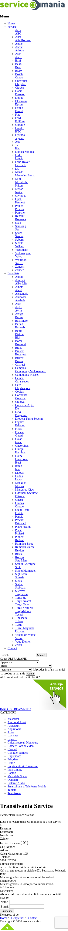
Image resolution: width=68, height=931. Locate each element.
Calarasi (20, 364)
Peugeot (20, 202)
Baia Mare (21, 320)
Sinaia (18, 580)
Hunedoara (21, 459)
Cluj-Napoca (22, 388)
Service (12, 26)
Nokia (18, 192)
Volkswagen (23, 253)
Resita (18, 553)
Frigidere (13, 759)
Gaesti (19, 435)
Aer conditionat (17, 722)
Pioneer (19, 209)
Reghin (19, 550)
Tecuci (19, 614)
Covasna (20, 398)
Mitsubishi (21, 182)
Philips (19, 205)
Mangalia (20, 482)
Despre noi (18, 918)
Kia (17, 148)
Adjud (19, 276)
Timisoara (21, 617)
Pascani (19, 520)
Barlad (19, 324)
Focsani (19, 432)
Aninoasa (20, 297)
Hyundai (20, 134)
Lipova (19, 472)
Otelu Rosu (22, 509)
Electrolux (21, 101)
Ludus (19, 476)
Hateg (18, 455)
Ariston (19, 50)
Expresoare (14, 756)
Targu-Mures (23, 611)
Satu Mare (21, 560)
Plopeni (19, 536)
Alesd (18, 290)
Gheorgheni (22, 445)
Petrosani (20, 523)
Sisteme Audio (16, 783)
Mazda (19, 172)
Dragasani (21, 415)
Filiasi (18, 428)
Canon (19, 77)
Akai (18, 36)
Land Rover (22, 161)
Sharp (18, 232)
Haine (11, 762)
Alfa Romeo (23, 40)
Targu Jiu (20, 597)
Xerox (19, 263)
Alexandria (21, 293)
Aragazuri (13, 725)
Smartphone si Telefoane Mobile (27, 786)
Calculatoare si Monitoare (23, 742)
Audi (18, 57)
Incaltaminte (15, 769)
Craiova (20, 401)
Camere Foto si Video (21, 745)
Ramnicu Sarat (24, 543)
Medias (19, 486)
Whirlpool (21, 259)
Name (4, 901)
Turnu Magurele (24, 628)
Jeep (18, 141)
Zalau (18, 645)
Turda (18, 624)
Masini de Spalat (17, 776)
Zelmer (19, 270)
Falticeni (20, 425)
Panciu (19, 516)
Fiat (17, 114)
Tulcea (19, 621)
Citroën (20, 87)
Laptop (12, 772)
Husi (18, 462)
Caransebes (22, 381)
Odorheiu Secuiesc (26, 492)
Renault (20, 216)
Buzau (19, 361)
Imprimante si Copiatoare (23, 766)
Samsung (20, 226)
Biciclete (13, 735)
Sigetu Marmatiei (25, 570)
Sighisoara (21, 574)
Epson (19, 104)
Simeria (19, 577)
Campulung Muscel (27, 374)
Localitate (13, 273)
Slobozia (20, 587)
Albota (19, 286)
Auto (11, 732)
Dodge (19, 97)
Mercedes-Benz (25, 175)
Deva (18, 411)
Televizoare (14, 793)
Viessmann (21, 249)
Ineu (17, 469)
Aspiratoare (14, 729)
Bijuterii (12, 739)
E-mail (4, 906)
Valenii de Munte (25, 634)
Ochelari (13, 779)
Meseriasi (13, 718)
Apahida (20, 300)
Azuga (19, 313)
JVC (18, 145)
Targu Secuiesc (24, 607)
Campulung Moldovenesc (30, 371)
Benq (18, 67)
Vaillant (19, 246)
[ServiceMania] (32, 9)
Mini (18, 178)
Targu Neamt (23, 601)
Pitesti (18, 530)
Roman (19, 557)
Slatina (19, 584)
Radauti (19, 540)
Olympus (20, 195)
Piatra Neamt (23, 526)
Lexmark (20, 165)
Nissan (19, 188)
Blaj (17, 337)
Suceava (20, 590)
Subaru (19, 239)
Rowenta (20, 219)
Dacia (19, 91)
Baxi (18, 60)
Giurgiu (19, 449)
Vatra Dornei (22, 641)
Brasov (19, 351)
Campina (20, 368)
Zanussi (19, 266)
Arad (18, 303)
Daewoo (20, 94)
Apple (18, 43)
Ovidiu (19, 513)
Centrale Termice (18, 752)
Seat (18, 229)
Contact (12, 648)
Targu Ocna (22, 604)
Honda (19, 128)
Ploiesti (19, 533)
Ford (18, 118)
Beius (18, 330)
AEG (18, 33)
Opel (18, 199)
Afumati (20, 280)
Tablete (12, 789)
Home (11, 23)
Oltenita (20, 496)
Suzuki (19, 243)
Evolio (19, 107)
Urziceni (20, 631)
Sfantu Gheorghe (25, 563)
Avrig (18, 310)
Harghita (20, 452)
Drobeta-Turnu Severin (29, 418)
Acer (18, 30)
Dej (17, 408)
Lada (18, 155)
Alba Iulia (21, 283)
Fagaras (19, 422)
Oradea (19, 503)
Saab (18, 222)
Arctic (18, 47)
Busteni (19, 357)
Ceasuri (12, 749)
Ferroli (19, 111)
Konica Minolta (24, 151)
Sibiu (18, 567)
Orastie (19, 506)
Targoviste (21, 594)
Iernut (18, 465)
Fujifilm (20, 121)
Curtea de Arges (24, 405)
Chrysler (20, 84)
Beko (18, 63)
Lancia (19, 158)
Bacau (19, 317)
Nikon (19, 185)
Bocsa (18, 340)
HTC (18, 131)
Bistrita (19, 334)
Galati (18, 438)
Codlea (19, 391)
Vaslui (18, 638)
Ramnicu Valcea (25, 547)
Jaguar (19, 138)
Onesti (19, 499)
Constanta (21, 395)
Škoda (19, 236)
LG (17, 168)
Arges (18, 307)
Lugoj (18, 479)
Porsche (20, 212)
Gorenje (20, 124)
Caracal (19, 378)
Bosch (19, 74)
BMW (19, 70)
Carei (18, 384)
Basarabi (20, 327)
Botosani (20, 344)
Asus (18, 53)
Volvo (19, 256)
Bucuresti (20, 354)
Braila (18, 347)
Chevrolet (21, 80)
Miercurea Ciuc (24, 489)
